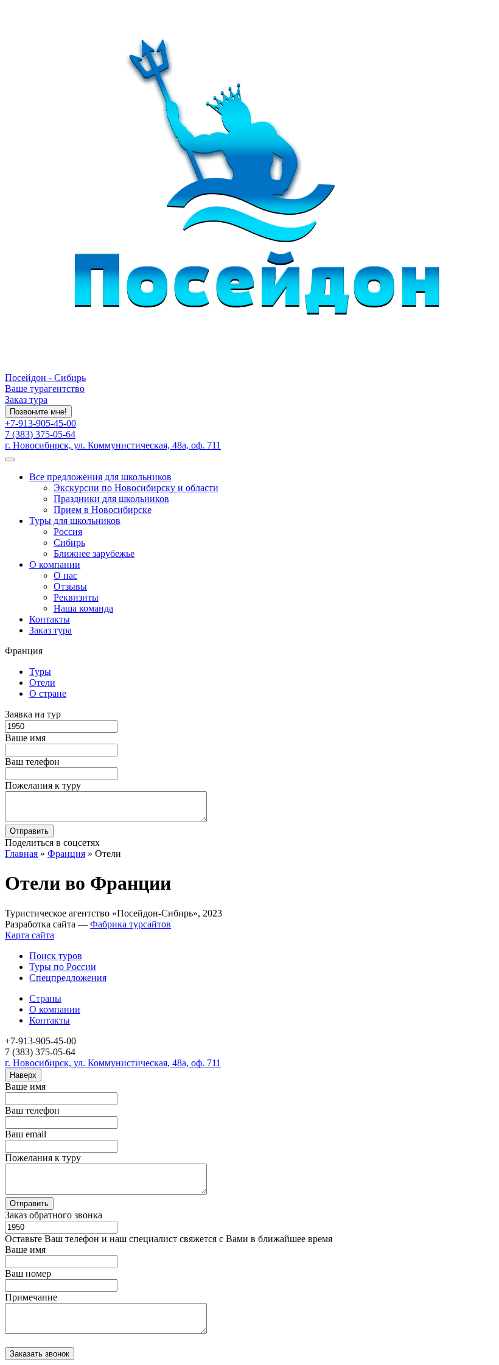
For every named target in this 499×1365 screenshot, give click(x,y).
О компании (54, 564)
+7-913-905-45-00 (40, 423)
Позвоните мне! (38, 411)
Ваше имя (25, 738)
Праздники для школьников (111, 499)
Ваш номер (28, 1273)
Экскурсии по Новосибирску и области (136, 488)
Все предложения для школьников (100, 477)
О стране (47, 693)
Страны (45, 998)
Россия (68, 531)
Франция (66, 853)
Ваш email (25, 1134)
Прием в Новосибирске (103, 509)
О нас (65, 575)
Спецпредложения (67, 977)
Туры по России (62, 967)
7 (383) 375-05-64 (40, 434)
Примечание (31, 1297)
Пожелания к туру (43, 785)
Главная (21, 853)
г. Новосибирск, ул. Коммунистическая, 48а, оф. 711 (113, 445)
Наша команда (83, 608)
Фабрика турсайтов (130, 924)
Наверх (23, 1075)
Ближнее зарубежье (94, 553)
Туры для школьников (74, 520)
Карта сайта (29, 935)
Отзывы (70, 586)
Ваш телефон (32, 761)
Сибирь (69, 542)
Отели (42, 682)
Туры (40, 671)
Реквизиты (76, 597)
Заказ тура (26, 399)
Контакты (49, 619)
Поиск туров (55, 956)
